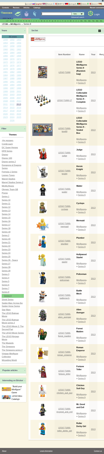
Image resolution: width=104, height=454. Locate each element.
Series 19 (6, 232)
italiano (85, 4)
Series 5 (5, 281)
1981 (5, 72)
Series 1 (5, 196)
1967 (12, 56)
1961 (12, 49)
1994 (12, 85)
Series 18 (6, 228)
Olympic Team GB (10, 189)
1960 (5, 49)
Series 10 (6, 200)
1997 (12, 88)
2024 (12, 117)
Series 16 (6, 221)
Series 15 (6, 218)
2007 (19, 98)
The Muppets (8, 343)
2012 (12, 104)
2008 (5, 101)
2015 (12, 108)
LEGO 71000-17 (64, 100)
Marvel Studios (8, 179)
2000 (12, 91)
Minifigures (26, 14)
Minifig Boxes (8, 186)
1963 (5, 53)
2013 (18, 104)
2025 (19, 117)
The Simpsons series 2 (12, 350)
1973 (12, 62)
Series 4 (5, 278)
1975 (5, 66)
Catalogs (36, 8)
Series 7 (5, 288)
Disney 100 (7, 158)
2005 (5, 98)
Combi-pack (7, 144)
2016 (19, 108)
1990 (5, 82)
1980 (19, 69)
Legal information (46, 451)
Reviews (16, 8)
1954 (5, 43)
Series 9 (8, 296)
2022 (19, 114)
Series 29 (6, 271)
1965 (19, 53)
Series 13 (6, 211)
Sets (17, 14)
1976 (12, 66)
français (50, 4)
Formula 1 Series (9, 172)
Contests (5, 8)
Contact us (98, 451)
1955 (12, 43)
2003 (12, 95)
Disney (5, 155)
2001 (19, 91)
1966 (5, 56)
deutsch (95, 4)
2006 (12, 98)
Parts (35, 14)
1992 (19, 82)
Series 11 (6, 204)
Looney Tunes (8, 175)
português (73, 4)
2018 (12, 111)
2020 (5, 114)
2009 (12, 101)
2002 (5, 95)
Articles (26, 8)
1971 (19, 59)
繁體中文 (61, 4)
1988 (12, 78)
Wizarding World (9, 360)
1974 (19, 62)
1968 (19, 56)
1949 (5, 40)
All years (13, 36)
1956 (19, 43)
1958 (12, 46)
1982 (12, 72)
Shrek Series (7, 300)
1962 (19, 49)
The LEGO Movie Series (13, 333)
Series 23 (6, 250)
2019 (19, 111)
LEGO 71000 (64, 72)
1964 (12, 53)
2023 (5, 117)
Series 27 (6, 264)
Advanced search (77, 17)
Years (4, 30)
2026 (12, 120)
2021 (12, 114)
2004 (19, 95)
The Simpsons (8, 347)
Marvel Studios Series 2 (12, 182)
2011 (5, 104)
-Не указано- (8, 140)
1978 (5, 69)
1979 (12, 69)
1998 (19, 88)
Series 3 (5, 274)
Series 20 (6, 239)
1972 (5, 62)
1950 (12, 40)
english (39, 4)
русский (29, 4)
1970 (12, 59)
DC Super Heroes (10, 147)
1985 (12, 75)
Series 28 (6, 267)
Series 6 (5, 285)
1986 (19, 75)
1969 (5, 59)
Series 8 (5, 292)
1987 (5, 78)
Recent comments (97, 8)
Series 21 (6, 242)
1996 (5, 88)
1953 (19, 40)
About (4, 451)
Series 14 (6, 214)
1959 (19, 46)
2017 (5, 111)
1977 (19, 66)
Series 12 (6, 207)
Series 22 (6, 246)
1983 (19, 72)
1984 (5, 75)
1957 (5, 46)
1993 (5, 85)
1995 (19, 85)
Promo (5, 193)
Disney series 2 (9, 162)
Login (97, 14)
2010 (19, 101)
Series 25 (6, 257)
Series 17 (6, 225)
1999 (5, 91)
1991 (12, 82)
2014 (5, 108)
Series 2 (5, 235)
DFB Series (7, 151)
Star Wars (6, 310)
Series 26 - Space (10, 260)
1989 (19, 78)
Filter (4, 129)
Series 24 (6, 253)
